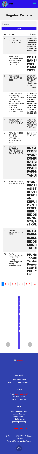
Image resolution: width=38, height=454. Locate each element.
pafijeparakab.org (19, 417)
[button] (8, 344)
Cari (19, 29)
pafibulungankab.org (19, 411)
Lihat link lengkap (19, 428)
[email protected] (21, 394)
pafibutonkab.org (19, 419)
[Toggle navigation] (34, 3)
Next (34, 284)
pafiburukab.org (19, 414)
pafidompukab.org (19, 422)
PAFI (11, 4)
